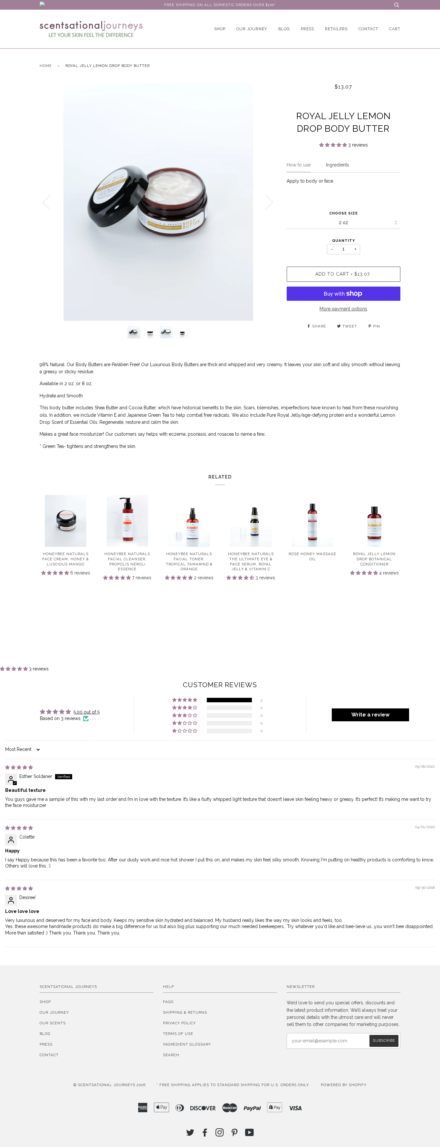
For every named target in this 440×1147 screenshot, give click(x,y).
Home (46, 65)
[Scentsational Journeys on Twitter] (190, 1134)
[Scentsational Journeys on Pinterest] (234, 1134)
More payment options (343, 308)
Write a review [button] (370, 715)
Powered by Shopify (344, 1085)
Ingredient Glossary (187, 1044)
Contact (368, 28)
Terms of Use (178, 1033)
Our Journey (251, 28)
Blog (284, 28)
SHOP (219, 28)
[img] (19, 767)
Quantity (343, 240)
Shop (45, 1002)
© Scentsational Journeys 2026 (109, 1085)
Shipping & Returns (185, 1012)
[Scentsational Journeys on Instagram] (219, 1134)
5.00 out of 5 (86, 712)
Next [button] (265, 202)
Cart (394, 28)
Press (307, 28)
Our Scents (53, 1023)
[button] (333, 144)
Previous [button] (51, 202)
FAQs (168, 1002)
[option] (158, 202)
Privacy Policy (179, 1023)
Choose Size (343, 213)
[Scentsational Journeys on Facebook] (205, 1134)
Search (171, 1055)
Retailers (336, 28)
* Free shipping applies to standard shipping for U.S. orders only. (233, 1085)
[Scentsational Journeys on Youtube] (249, 1134)
